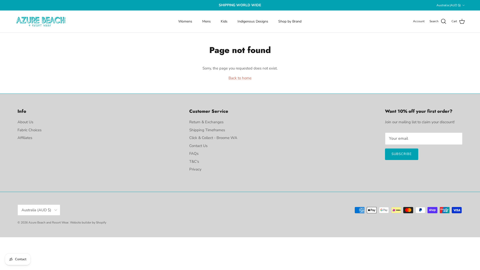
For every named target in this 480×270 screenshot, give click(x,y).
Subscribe (402, 154)
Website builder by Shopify (88, 222)
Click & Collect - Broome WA (213, 137)
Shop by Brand (290, 21)
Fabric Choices (30, 130)
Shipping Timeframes (207, 130)
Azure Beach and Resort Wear (48, 222)
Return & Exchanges (206, 122)
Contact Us (198, 145)
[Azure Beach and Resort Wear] (41, 22)
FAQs (193, 153)
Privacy (195, 169)
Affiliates (25, 137)
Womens (185, 21)
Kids (224, 21)
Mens (206, 21)
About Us (25, 122)
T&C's (194, 161)
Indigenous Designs (253, 21)
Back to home (240, 78)
